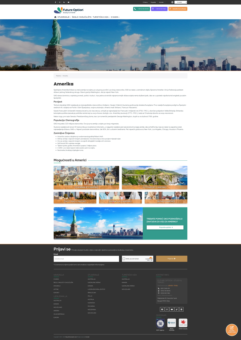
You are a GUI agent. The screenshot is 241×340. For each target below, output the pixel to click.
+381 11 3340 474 (165, 288)
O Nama (145, 2)
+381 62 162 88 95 (165, 291)
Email (56, 254)
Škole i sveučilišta (82, 17)
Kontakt (161, 2)
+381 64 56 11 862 (165, 293)
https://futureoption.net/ (71, 337)
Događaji (153, 2)
